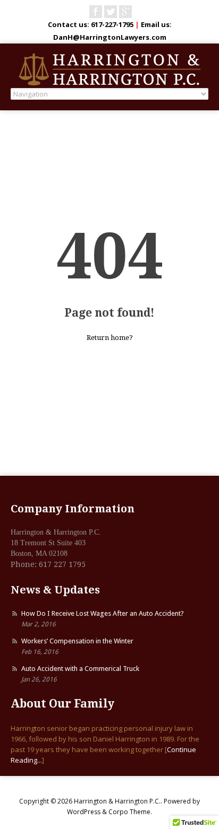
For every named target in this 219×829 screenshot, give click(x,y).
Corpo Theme (129, 811)
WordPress (83, 811)
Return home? (110, 338)
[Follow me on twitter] (110, 11)
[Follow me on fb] (95, 11)
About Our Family (62, 703)
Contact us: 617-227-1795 (90, 24)
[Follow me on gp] (125, 11)
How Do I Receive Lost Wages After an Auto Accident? (102, 613)
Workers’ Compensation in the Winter (77, 641)
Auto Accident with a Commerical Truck (80, 669)
